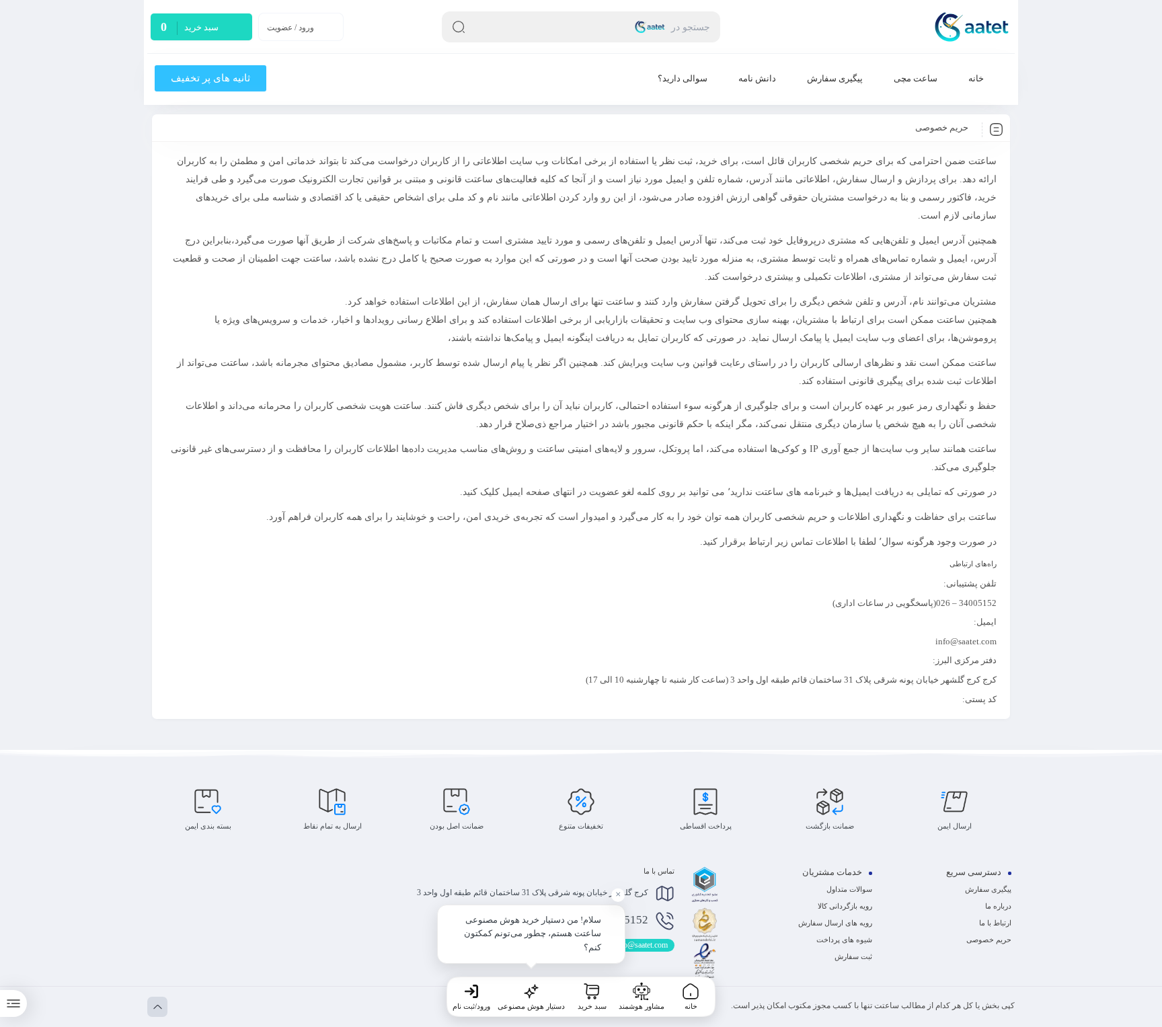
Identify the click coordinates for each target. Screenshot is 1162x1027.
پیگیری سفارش (988, 889)
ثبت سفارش (853, 956)
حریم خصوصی (988, 940)
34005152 (612, 920)
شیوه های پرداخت (844, 940)
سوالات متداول (849, 889)
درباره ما (998, 906)
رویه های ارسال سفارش (835, 923)
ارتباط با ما (995, 923)
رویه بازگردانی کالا (845, 906)
